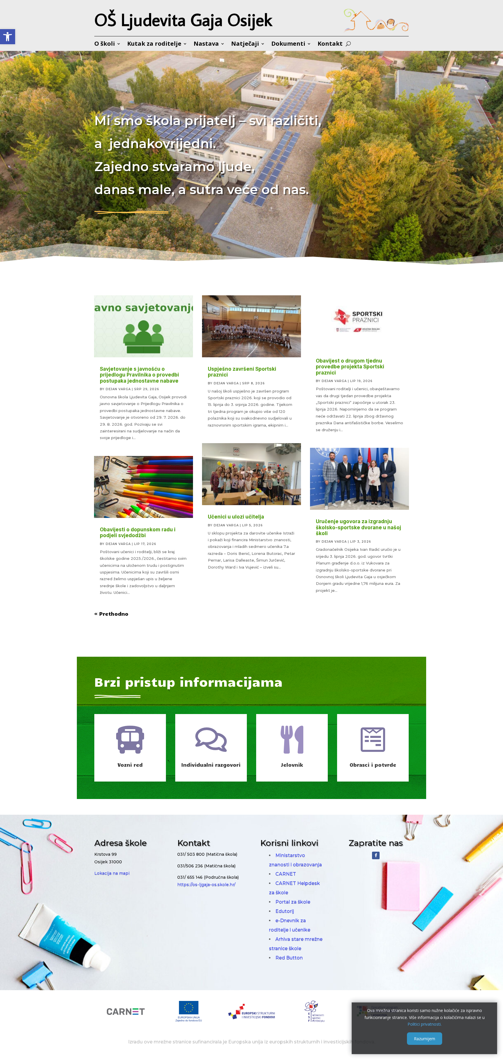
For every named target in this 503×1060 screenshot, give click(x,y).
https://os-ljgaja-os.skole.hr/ (206, 884)
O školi (104, 44)
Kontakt (330, 44)
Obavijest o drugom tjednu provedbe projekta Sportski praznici (350, 367)
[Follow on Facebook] (376, 855)
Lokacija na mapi (112, 873)
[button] (7, 36)
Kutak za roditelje (154, 44)
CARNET (285, 874)
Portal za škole (292, 902)
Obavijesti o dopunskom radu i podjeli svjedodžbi (138, 532)
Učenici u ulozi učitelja (236, 517)
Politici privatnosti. (425, 1024)
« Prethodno (111, 614)
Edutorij (284, 911)
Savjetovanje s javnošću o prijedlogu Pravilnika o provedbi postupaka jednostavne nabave (139, 375)
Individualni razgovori (210, 765)
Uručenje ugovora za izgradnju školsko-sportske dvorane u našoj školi (358, 527)
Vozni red (130, 765)
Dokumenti (288, 44)
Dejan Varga (118, 389)
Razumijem (424, 1038)
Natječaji (245, 44)
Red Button (289, 957)
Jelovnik (292, 765)
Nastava (206, 44)
